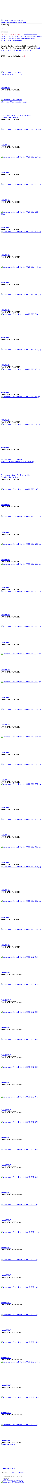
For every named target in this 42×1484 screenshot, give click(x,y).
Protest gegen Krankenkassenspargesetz (18, 38)
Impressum (19, 1480)
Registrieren (13, 22)
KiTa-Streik (5, 88)
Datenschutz (11, 1480)
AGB (20, 22)
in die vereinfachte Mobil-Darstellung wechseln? (20, 49)
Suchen (4, 32)
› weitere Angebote (30, 34)
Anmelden (5, 22)
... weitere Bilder (8, 1468)
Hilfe (24, 22)
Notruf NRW (6, 972)
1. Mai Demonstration (12, 40)
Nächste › (21, 1473)
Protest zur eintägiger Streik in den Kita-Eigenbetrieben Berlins (15, 116)
